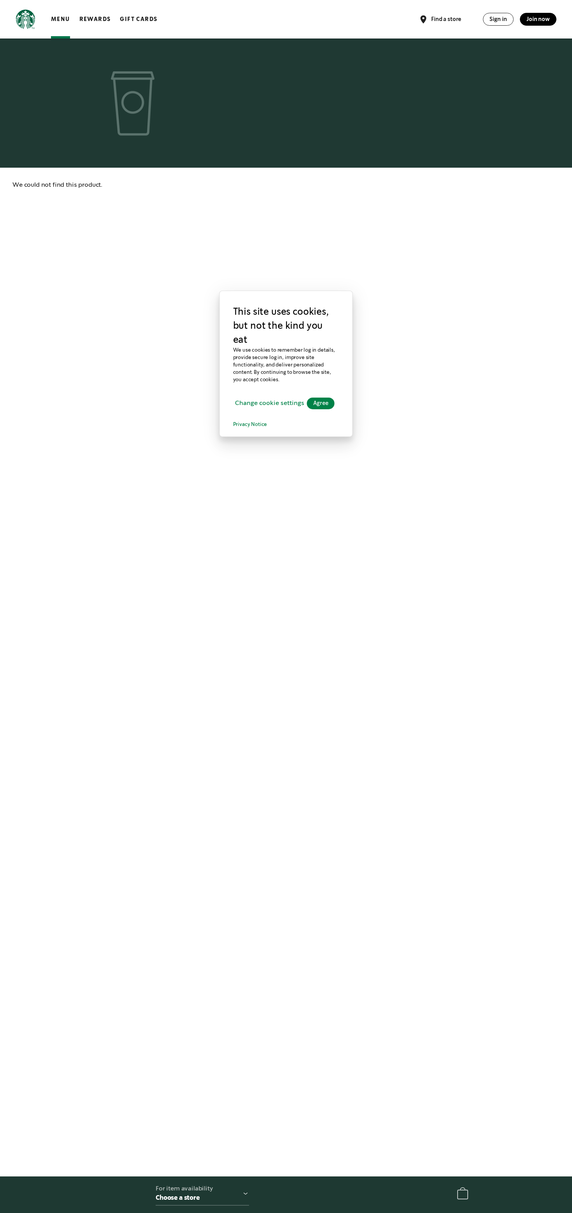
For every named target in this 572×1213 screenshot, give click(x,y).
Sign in (498, 19)
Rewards (95, 19)
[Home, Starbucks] (25, 20)
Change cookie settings (269, 404)
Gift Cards (138, 19)
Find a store (446, 18)
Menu (60, 19)
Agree (320, 403)
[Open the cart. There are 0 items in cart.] (462, 1194)
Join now (538, 19)
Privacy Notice (250, 425)
